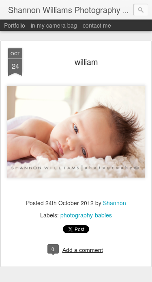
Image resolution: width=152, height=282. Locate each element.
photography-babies (86, 215)
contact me (97, 25)
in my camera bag (54, 25)
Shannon (114, 203)
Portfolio (14, 25)
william (86, 61)
